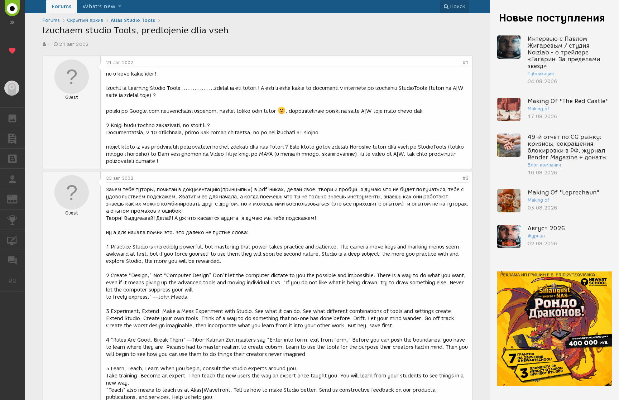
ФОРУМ (12, 260)
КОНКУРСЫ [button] (12, 219)
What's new (98, 6)
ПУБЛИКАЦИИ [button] (12, 138)
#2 (466, 178)
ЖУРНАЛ (17, 198)
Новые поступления (552, 17)
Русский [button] (16, 280)
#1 (466, 62)
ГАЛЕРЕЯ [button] (12, 118)
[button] (119, 6)
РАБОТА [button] (12, 179)
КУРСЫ (12, 240)
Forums (62, 6)
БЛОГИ (12, 159)
